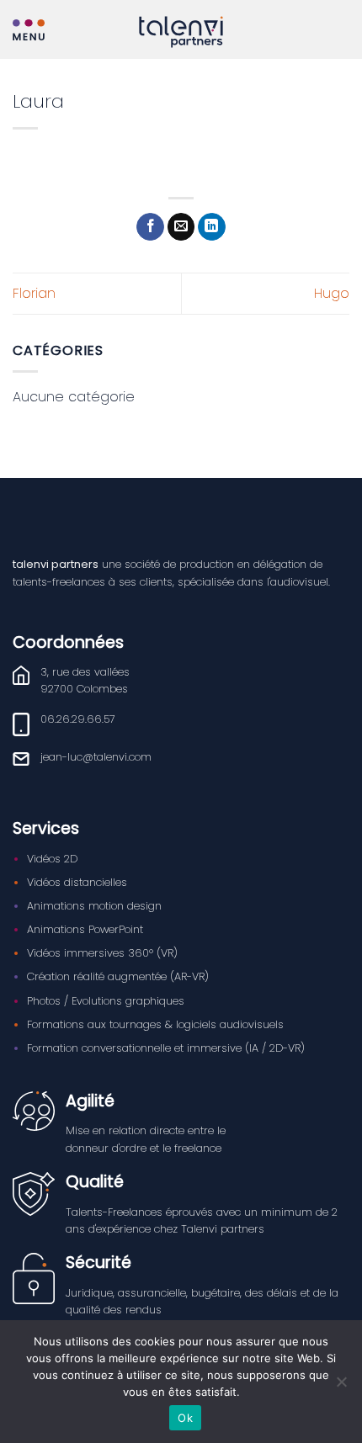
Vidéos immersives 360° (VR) (102, 953)
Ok (185, 1417)
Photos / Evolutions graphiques (105, 1001)
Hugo (331, 293)
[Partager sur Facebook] (150, 227)
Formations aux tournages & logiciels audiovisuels (155, 1024)
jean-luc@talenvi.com (96, 757)
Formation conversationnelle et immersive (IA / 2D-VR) (166, 1048)
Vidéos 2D (52, 858)
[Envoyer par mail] (181, 227)
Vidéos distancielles (77, 882)
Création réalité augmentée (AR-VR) (118, 976)
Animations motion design (94, 906)
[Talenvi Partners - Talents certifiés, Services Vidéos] (181, 32)
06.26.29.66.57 (77, 719)
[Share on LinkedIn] (212, 227)
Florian (34, 293)
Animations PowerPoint (85, 929)
